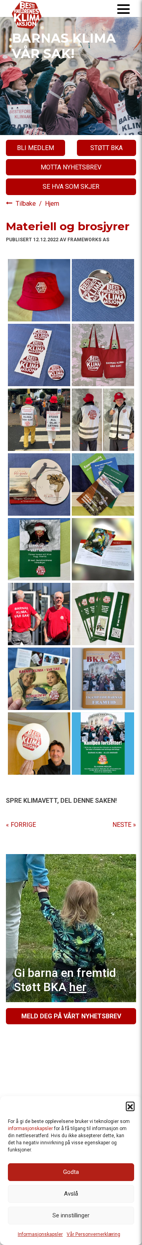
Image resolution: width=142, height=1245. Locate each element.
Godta (71, 1172)
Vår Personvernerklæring (93, 1234)
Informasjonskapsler (40, 1234)
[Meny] (123, 8)
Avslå (71, 1193)
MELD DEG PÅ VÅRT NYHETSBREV (71, 1016)
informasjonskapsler (30, 1128)
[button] (130, 1106)
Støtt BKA (106, 148)
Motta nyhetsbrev (71, 167)
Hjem (52, 203)
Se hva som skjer (71, 186)
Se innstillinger (71, 1215)
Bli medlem (35, 148)
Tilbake (26, 203)
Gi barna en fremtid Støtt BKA (65, 980)
